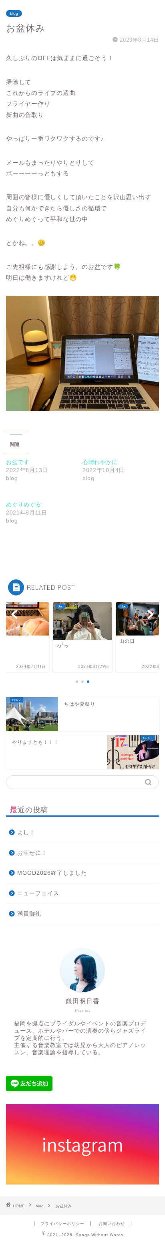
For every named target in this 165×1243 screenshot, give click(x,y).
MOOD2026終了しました (52, 873)
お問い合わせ (112, 1223)
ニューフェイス (38, 893)
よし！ (26, 832)
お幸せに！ (32, 853)
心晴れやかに (100, 462)
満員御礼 (29, 914)
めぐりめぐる (23, 504)
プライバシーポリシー (62, 1223)
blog (14, 13)
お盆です (18, 462)
